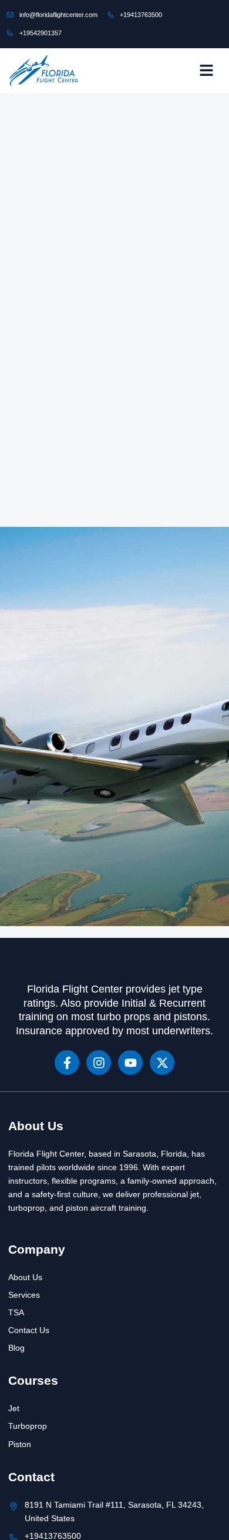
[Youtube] (130, 1062)
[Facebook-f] (67, 1062)
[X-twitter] (162, 1062)
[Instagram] (98, 1062)
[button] (206, 70)
